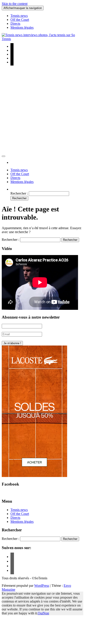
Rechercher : (19, 193)
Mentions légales (22, 27)
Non (46, 613)
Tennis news (19, 16)
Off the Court (19, 19)
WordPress (41, 585)
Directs (15, 23)
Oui (40, 613)
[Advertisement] (42, 110)
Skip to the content (14, 3)
